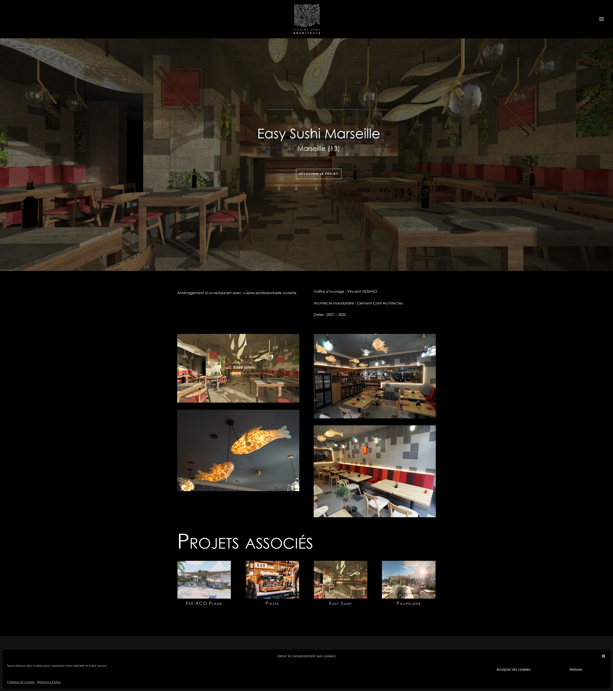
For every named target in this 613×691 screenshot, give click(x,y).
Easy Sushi (340, 603)
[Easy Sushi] (340, 580)
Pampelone (409, 603)
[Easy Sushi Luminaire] (238, 491)
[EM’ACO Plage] (204, 580)
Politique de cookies (21, 682)
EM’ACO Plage (204, 603)
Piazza (272, 603)
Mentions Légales (49, 682)
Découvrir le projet (318, 173)
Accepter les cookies (514, 669)
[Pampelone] (408, 580)
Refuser (576, 669)
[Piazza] (272, 580)
